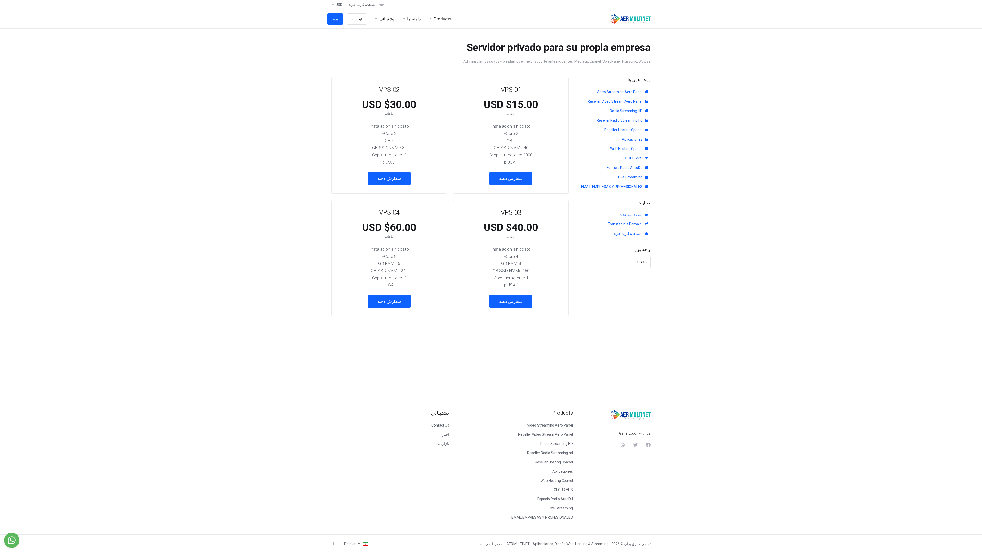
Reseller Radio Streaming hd (620, 120)
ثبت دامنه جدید (631, 214)
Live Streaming (630, 177)
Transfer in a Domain (625, 224)
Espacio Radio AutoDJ (625, 168)
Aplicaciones (632, 139)
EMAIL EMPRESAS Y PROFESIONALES (612, 187)
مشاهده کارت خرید (628, 233)
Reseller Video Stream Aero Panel (615, 101)
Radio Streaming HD (626, 111)
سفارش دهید (511, 178)
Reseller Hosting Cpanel (623, 130)
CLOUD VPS (633, 158)
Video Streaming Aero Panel (620, 92)
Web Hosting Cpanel (626, 149)
